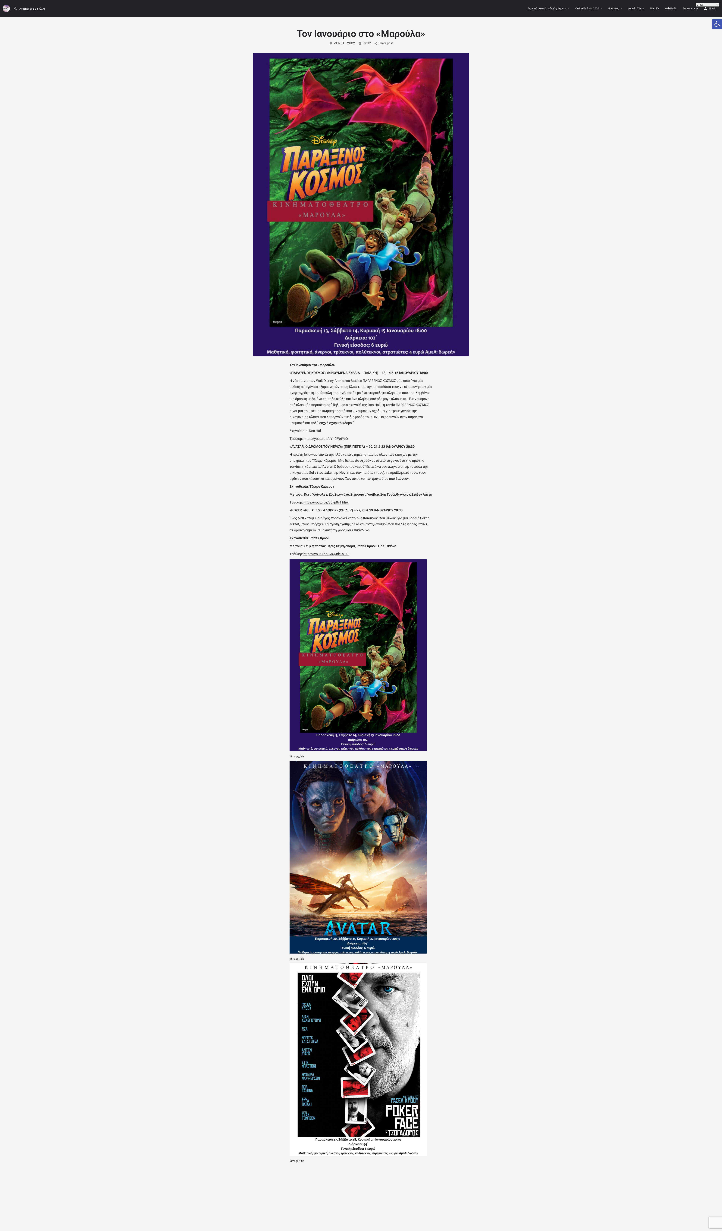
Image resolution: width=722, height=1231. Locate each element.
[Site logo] (7, 8)
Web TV (654, 8)
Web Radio (671, 8)
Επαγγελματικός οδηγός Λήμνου (547, 8)
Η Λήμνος (613, 8)
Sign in (712, 8)
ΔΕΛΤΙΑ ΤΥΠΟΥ (344, 43)
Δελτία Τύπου (636, 8)
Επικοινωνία (690, 8)
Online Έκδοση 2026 (587, 8)
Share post (385, 43)
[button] (717, 24)
